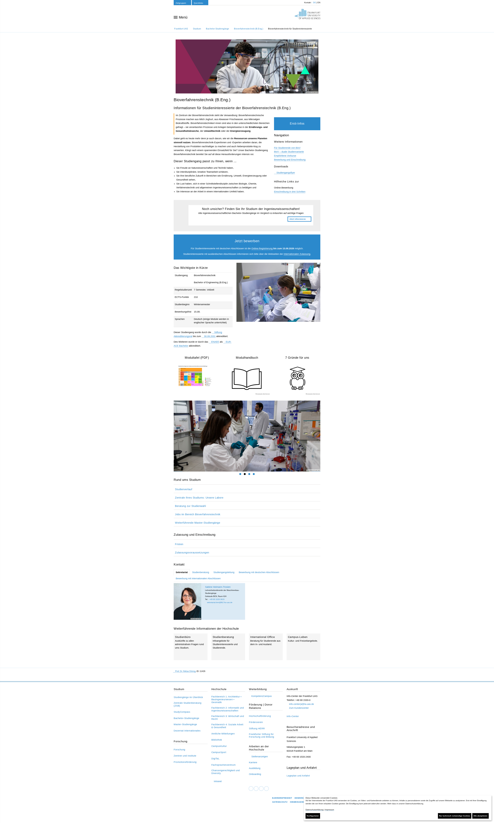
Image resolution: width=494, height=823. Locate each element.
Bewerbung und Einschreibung (290, 159)
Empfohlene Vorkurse (285, 155)
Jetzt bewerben (247, 241)
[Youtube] (266, 789)
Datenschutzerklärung (314, 810)
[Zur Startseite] (307, 14)
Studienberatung (228, 646)
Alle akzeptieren (480, 816)
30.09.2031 (210, 336)
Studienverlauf (183, 489)
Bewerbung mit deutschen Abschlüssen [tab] (259, 572)
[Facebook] (251, 789)
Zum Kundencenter (299, 708)
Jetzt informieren (250, 215)
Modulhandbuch (247, 357)
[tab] (240, 474)
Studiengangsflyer (285, 172)
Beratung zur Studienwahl (190, 506)
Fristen (179, 544)
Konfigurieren (313, 816)
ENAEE (215, 342)
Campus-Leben (303, 646)
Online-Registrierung (262, 248)
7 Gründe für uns (297, 357)
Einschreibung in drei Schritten (289, 191)
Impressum (329, 810)
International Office (266, 646)
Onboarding (255, 774)
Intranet (218, 781)
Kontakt (307, 2)
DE (314, 2)
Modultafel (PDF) (197, 357)
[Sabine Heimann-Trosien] (187, 601)
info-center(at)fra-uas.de (301, 704)
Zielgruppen (181, 3)
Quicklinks (198, 3)
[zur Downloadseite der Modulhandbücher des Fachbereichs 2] (247, 378)
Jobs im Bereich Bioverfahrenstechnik (197, 514)
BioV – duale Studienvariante (289, 151)
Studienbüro (191, 646)
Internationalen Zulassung (297, 254)
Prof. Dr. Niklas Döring (185, 671)
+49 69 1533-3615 (216, 599)
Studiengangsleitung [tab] (223, 572)
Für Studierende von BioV (287, 148)
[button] (178, 436)
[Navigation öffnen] (176, 17)
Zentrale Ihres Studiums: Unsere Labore (199, 497)
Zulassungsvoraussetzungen (192, 552)
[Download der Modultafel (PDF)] (197, 375)
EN (318, 2)
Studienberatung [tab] (200, 572)
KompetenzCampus (261, 696)
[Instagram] (261, 789)
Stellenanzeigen (259, 756)
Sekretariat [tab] (182, 572)
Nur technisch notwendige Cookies (454, 816)
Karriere (253, 762)
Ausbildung (254, 768)
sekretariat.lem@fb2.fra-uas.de (219, 602)
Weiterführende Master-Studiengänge (197, 522)
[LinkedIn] (256, 789)
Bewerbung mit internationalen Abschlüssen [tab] (198, 578)
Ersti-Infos (297, 123)
